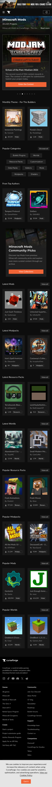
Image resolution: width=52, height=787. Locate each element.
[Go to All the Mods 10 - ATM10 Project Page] (13, 538)
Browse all (43, 149)
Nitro (29, 755)
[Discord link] (17, 678)
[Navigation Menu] (3, 12)
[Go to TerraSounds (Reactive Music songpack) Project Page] (13, 399)
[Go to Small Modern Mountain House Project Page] (39, 445)
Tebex (29, 751)
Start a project (7, 729)
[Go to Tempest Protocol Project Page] (13, 205)
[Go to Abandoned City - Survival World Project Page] (13, 445)
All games (5, 692)
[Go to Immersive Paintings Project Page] (13, 123)
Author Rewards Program (11, 737)
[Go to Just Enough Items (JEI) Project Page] (39, 585)
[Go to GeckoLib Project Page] (13, 585)
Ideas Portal (31, 696)
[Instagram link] (3, 678)
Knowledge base (33, 725)
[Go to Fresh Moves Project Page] (39, 492)
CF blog (30, 700)
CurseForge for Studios (36, 747)
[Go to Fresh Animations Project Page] (13, 492)
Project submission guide (11, 733)
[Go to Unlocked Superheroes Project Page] (39, 306)
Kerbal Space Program (10, 712)
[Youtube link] (13, 678)
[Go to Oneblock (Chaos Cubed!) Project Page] (13, 631)
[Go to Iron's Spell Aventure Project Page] (13, 352)
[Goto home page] (9, 12)
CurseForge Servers (34, 716)
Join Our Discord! (34, 692)
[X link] (22, 678)
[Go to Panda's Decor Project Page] (39, 123)
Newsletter (31, 704)
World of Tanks (8, 720)
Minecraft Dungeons (10, 716)
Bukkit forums (32, 712)
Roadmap (31, 708)
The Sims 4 (6, 704)
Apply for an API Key (10, 741)
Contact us (31, 733)
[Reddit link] (26, 678)
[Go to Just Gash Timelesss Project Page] (13, 306)
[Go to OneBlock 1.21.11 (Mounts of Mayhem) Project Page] (39, 631)
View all (45, 284)
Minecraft (6, 696)
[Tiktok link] (8, 678)
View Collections (26, 272)
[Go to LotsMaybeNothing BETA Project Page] (39, 399)
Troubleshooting (33, 729)
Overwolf (30, 743)
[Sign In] (46, 12)
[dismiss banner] (48, 2)
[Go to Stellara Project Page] (39, 205)
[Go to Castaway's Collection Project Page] (39, 352)
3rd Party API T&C (9, 745)
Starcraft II (6, 708)
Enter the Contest (26, 84)
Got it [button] (26, 781)
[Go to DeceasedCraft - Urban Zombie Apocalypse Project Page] (39, 538)
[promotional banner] (26, 4)
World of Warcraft (9, 700)
